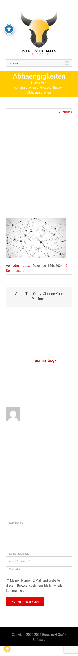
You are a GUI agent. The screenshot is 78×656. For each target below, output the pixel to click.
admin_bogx (21, 266)
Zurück (67, 112)
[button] (7, 649)
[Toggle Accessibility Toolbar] (9, 29)
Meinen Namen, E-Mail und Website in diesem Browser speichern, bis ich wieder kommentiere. (34, 586)
